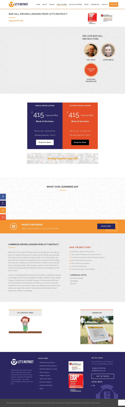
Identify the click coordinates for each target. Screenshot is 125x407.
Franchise (113, 4)
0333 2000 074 (16, 20)
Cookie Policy (86, 403)
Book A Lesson (44, 372)
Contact (105, 4)
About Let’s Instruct (46, 379)
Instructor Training (45, 382)
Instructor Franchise (46, 385)
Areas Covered (62, 4)
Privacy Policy (95, 403)
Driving (51, 4)
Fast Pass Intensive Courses (48, 369)
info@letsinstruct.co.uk (99, 370)
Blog (41, 388)
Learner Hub (95, 4)
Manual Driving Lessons (47, 362)
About (44, 4)
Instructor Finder (75, 4)
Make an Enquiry (45, 375)
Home (38, 4)
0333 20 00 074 (98, 368)
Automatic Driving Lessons (48, 366)
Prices (86, 4)
